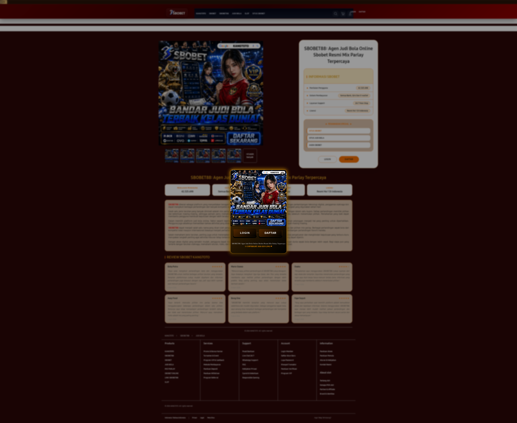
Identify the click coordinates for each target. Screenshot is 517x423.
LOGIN (245, 232)
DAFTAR (270, 232)
